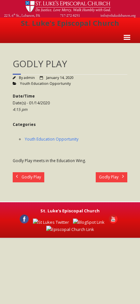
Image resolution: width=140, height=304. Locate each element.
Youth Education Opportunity (45, 83)
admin (29, 77)
